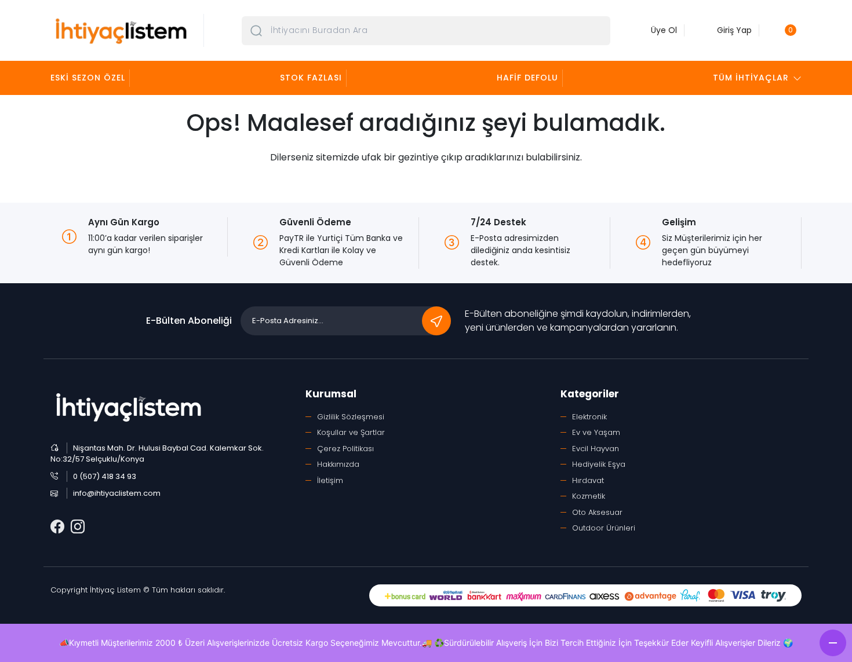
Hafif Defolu (527, 77)
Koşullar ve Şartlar (351, 432)
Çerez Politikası (345, 448)
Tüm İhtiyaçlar (751, 77)
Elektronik (589, 416)
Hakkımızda (338, 464)
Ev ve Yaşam (596, 432)
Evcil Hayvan (595, 448)
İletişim (330, 480)
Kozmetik (588, 496)
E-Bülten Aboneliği (189, 320)
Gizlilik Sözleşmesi (350, 416)
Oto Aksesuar (597, 512)
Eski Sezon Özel (87, 77)
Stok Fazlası (311, 77)
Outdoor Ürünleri (603, 527)
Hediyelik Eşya (598, 464)
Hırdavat (588, 480)
